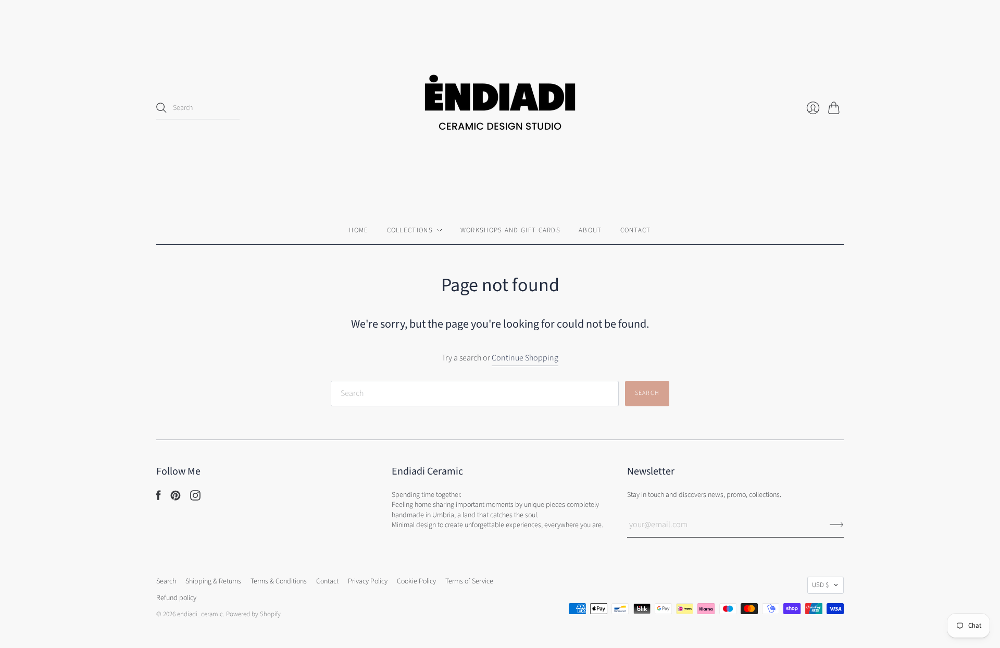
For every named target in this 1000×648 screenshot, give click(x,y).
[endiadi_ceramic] (500, 108)
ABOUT (590, 230)
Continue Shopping (525, 358)
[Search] (161, 108)
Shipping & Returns (213, 581)
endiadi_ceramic (200, 614)
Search (166, 581)
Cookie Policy (416, 581)
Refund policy (176, 598)
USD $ (820, 585)
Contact (327, 581)
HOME (358, 230)
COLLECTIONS (410, 230)
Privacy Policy (368, 581)
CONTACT (635, 230)
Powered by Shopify (253, 614)
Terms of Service (469, 581)
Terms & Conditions (279, 581)
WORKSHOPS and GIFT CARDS (510, 230)
